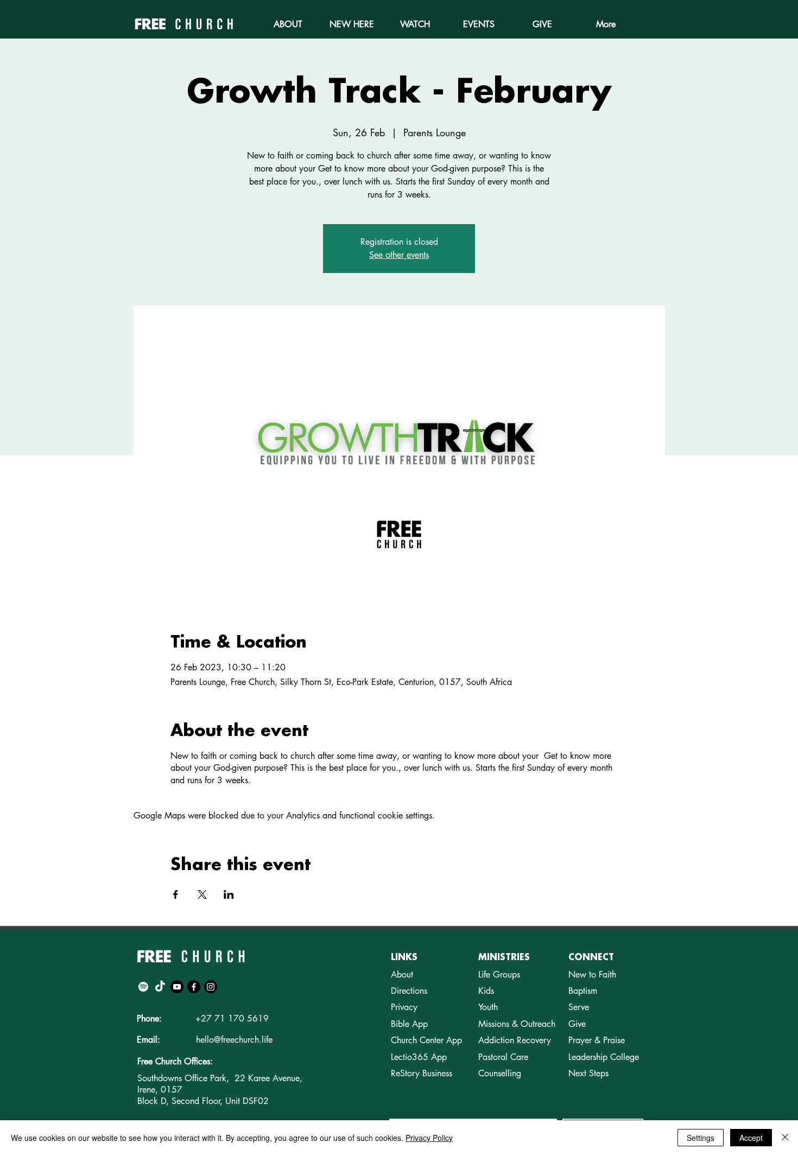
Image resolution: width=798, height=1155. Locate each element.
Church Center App (426, 1040)
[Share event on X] (202, 894)
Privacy (404, 1007)
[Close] (784, 1137)
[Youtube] (176, 986)
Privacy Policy (429, 1137)
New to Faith (592, 974)
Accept (751, 1137)
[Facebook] (193, 986)
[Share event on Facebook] (175, 894)
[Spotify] (143, 986)
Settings (700, 1137)
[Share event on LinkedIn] (229, 894)
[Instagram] (210, 986)
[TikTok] (160, 986)
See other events (399, 255)
